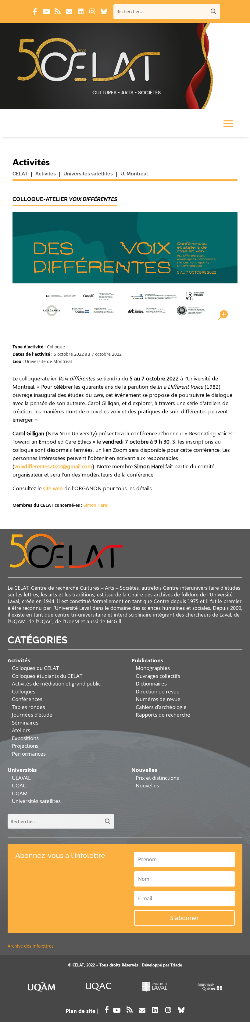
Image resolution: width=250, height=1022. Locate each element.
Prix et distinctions (157, 777)
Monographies (153, 667)
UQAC (19, 785)
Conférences (27, 699)
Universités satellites (36, 800)
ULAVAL (21, 777)
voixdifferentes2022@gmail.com (53, 466)
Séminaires (25, 722)
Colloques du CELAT (35, 667)
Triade (176, 964)
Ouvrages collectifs (158, 675)
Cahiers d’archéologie (161, 707)
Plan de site (80, 1010)
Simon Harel (96, 505)
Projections (25, 745)
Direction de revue (158, 691)
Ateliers (21, 730)
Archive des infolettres (31, 946)
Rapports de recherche (163, 714)
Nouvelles (147, 785)
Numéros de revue (158, 699)
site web (53, 488)
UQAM (19, 793)
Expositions (25, 738)
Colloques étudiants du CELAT (47, 675)
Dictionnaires (151, 683)
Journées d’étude (32, 714)
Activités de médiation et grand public (56, 683)
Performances (29, 753)
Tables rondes (28, 707)
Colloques (23, 691)
